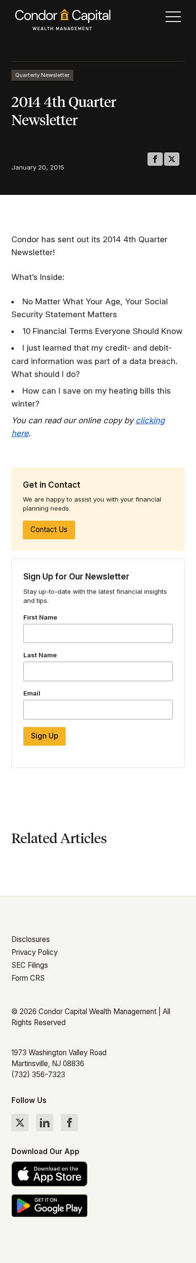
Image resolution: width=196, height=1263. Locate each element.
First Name (40, 617)
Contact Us (49, 529)
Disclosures (30, 939)
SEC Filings (29, 965)
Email (31, 693)
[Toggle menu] (173, 19)
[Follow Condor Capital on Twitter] (20, 1122)
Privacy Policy (34, 952)
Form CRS (28, 978)
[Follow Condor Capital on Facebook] (69, 1122)
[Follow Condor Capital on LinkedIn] (44, 1122)
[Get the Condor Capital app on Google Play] (98, 1205)
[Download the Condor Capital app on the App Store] (98, 1174)
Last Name (40, 655)
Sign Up (44, 735)
